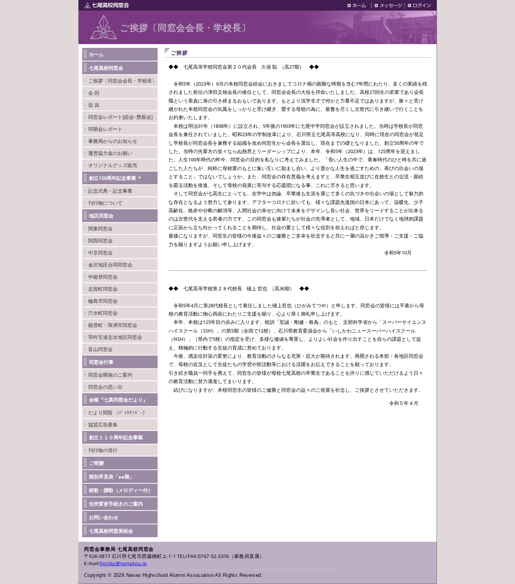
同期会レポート (105, 129)
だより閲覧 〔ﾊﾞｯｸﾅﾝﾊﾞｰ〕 (117, 412)
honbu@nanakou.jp (123, 563)
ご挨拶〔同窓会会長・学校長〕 (122, 80)
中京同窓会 (100, 252)
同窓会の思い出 (105, 386)
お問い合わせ (103, 517)
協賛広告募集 (103, 424)
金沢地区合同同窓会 (110, 264)
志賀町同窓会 (103, 288)
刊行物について (105, 202)
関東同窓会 (100, 228)
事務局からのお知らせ (112, 141)
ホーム (96, 54)
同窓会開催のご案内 (110, 374)
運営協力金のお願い (110, 153)
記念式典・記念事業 (110, 190)
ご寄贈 (96, 463)
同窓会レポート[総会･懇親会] (120, 116)
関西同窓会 (100, 240)
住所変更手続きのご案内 (116, 503)
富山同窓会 (100, 349)
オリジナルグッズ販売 (112, 165)
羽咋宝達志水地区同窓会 (115, 337)
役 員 (93, 104)
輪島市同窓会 (103, 300)
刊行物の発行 (103, 450)
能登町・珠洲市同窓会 (112, 325)
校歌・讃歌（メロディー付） (121, 490)
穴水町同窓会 (103, 313)
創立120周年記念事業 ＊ (115, 178)
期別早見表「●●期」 (111, 476)
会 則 (93, 92)
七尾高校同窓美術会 (111, 530)
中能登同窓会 (103, 276)
